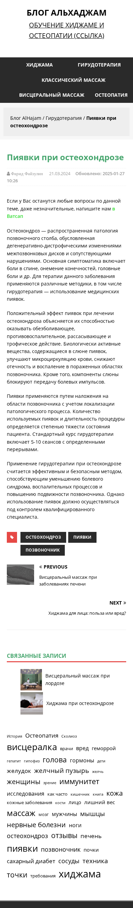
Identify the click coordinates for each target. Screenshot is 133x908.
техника (95, 860)
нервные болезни (36, 824)
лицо (75, 802)
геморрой (104, 748)
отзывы (64, 835)
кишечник (80, 794)
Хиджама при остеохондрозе (80, 703)
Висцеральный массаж (51, 95)
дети (101, 761)
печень (91, 836)
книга (98, 794)
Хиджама (39, 64)
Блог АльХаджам (67, 12)
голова (55, 759)
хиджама (80, 874)
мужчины (64, 814)
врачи (66, 748)
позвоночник (43, 550)
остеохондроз (43, 537)
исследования (25, 793)
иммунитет (79, 781)
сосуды (68, 861)
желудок (19, 771)
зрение (49, 782)
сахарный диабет (31, 861)
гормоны (82, 760)
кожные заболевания (29, 802)
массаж (21, 813)
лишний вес (99, 802)
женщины (23, 781)
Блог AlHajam (25, 118)
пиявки (82, 537)
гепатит (14, 761)
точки (17, 874)
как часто (57, 794)
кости (60, 802)
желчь (98, 771)
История (14, 736)
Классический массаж (73, 80)
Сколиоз (69, 736)
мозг (44, 814)
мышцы (92, 813)
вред (82, 748)
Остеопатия (111, 95)
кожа (114, 793)
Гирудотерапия (99, 64)
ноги (75, 825)
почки (91, 849)
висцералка (32, 747)
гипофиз (32, 761)
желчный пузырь (61, 770)
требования (43, 876)
